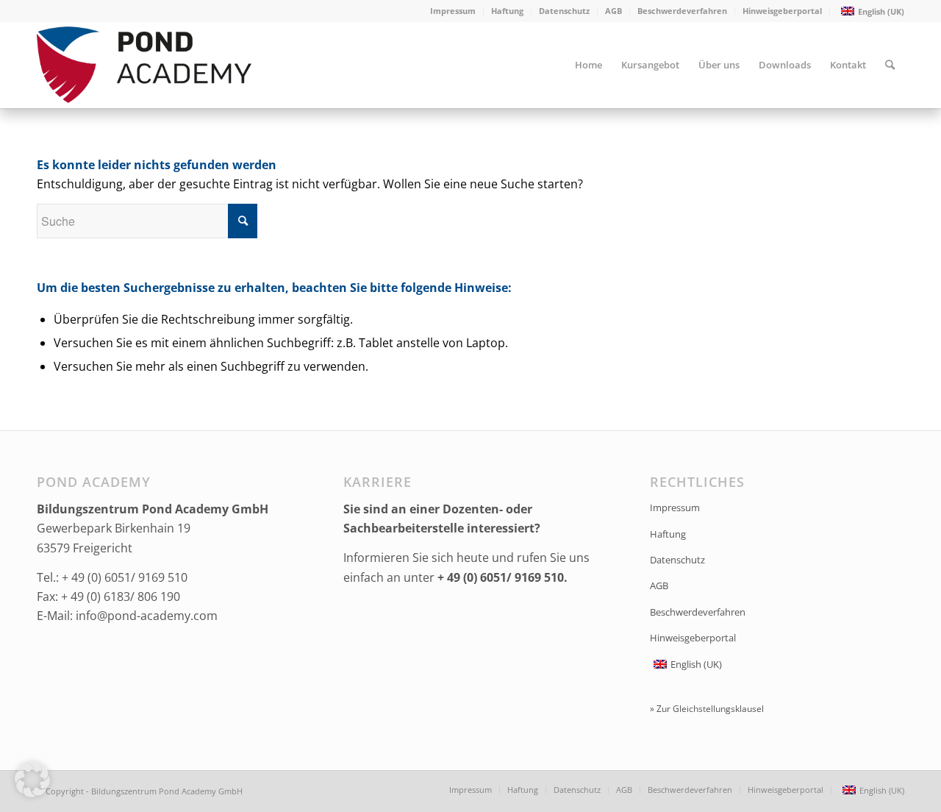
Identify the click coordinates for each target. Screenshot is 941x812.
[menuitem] (453, 11)
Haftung (507, 10)
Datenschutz (564, 10)
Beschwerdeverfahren (682, 10)
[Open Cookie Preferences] (32, 793)
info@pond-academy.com (147, 616)
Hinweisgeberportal (782, 10)
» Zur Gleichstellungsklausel (707, 708)
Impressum (453, 10)
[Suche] (890, 64)
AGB (613, 10)
